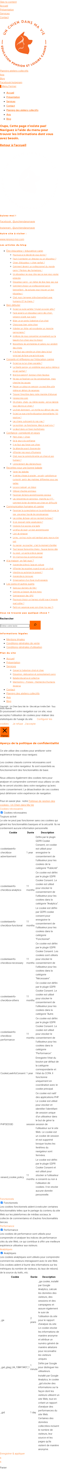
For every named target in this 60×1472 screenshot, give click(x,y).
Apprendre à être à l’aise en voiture (28, 565)
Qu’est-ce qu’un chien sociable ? (27, 363)
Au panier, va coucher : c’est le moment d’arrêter (35, 545)
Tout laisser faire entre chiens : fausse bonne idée (35, 549)
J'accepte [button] (30, 723)
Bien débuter (13, 305)
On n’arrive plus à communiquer (28, 557)
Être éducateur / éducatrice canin (24, 250)
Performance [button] (7, 1226)
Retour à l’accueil (13, 145)
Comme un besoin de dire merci (27, 592)
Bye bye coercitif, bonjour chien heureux (31, 375)
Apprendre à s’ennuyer (23, 576)
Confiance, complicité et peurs (23, 432)
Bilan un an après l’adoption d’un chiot (30, 321)
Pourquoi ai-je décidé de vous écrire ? (29, 255)
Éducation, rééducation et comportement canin (34, 674)
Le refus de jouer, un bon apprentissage (31, 530)
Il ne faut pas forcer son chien (26, 445)
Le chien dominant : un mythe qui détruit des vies (35, 410)
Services (10, 101)
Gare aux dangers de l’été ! (25, 588)
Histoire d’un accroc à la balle (26, 526)
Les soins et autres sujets (20, 583)
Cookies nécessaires (15, 812)
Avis (8, 114)
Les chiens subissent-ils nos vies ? (28, 421)
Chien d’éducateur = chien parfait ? (29, 263)
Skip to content (8, 1)
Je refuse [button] (18, 723)
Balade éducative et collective (26, 678)
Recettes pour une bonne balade (24, 467)
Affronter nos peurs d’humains (27, 452)
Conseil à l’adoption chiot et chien (28, 670)
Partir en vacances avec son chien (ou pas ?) (33, 607)
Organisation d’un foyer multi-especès (30, 580)
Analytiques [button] (6, 1249)
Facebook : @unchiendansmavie (17, 221)
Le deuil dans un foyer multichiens (28, 429)
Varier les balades (21, 472)
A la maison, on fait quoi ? (20, 560)
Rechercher (7, 618)
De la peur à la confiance (24, 441)
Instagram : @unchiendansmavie (17, 227)
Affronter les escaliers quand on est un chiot (33, 568)
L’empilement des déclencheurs (27, 464)
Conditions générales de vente (23, 643)
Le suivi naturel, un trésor (24, 487)
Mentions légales (15, 639)
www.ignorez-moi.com (12, 239)
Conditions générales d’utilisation (24, 647)
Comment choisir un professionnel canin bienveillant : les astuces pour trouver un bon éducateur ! (33, 290)
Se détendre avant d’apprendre (26, 448)
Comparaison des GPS (23, 596)
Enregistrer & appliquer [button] (12, 1453)
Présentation (13, 97)
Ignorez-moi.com (20, 398)
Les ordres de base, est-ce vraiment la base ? (33, 518)
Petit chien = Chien (21, 437)
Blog (8, 118)
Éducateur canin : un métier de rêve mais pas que (35, 282)
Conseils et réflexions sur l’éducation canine (30, 359)
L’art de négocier (20, 534)
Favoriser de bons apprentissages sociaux (32, 495)
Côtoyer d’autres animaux (24, 491)
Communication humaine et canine (25, 506)
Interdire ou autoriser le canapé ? (27, 572)
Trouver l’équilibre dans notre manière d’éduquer (35, 394)
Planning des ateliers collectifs (22, 110)
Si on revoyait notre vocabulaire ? (28, 522)
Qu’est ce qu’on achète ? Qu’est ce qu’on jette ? (34, 309)
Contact (10, 105)
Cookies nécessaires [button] (11, 808)
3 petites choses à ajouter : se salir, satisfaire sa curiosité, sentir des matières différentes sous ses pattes (35, 480)
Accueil (10, 92)
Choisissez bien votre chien (25, 325)
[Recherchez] (35, 625)
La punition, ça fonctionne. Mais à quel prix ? (33, 425)
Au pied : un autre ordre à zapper (28, 553)
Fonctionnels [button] (7, 1199)
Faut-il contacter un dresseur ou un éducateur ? (34, 259)
